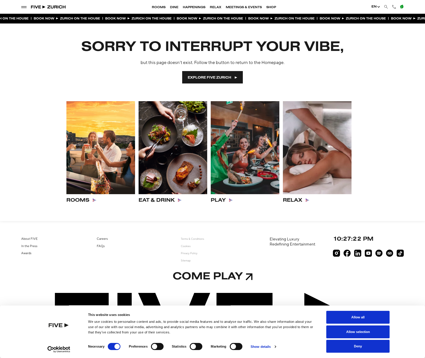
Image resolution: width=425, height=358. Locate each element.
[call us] (394, 6)
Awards (26, 253)
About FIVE (29, 238)
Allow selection (358, 332)
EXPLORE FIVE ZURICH (209, 77)
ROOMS (77, 200)
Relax (215, 7)
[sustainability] (401, 7)
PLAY (218, 200)
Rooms (159, 7)
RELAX (292, 200)
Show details (261, 346)
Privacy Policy (189, 253)
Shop (271, 7)
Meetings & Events (244, 7)
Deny (358, 346)
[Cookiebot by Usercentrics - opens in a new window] (58, 349)
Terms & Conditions (192, 238)
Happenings (194, 7)
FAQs (101, 246)
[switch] (157, 346)
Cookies (186, 246)
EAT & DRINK (157, 200)
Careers (102, 238)
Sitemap (186, 260)
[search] (386, 7)
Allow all (358, 317)
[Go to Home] (48, 7)
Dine (174, 7)
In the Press (29, 246)
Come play (208, 276)
